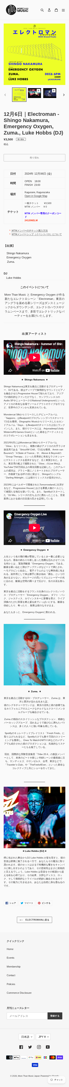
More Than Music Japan (29, 1076)
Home (10, 949)
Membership (13, 966)
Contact (11, 975)
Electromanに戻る (37, 920)
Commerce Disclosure (19, 992)
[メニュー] (63, 10)
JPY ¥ (42, 1036)
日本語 (25, 1036)
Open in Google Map (36, 195)
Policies (11, 984)
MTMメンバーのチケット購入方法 (29, 230)
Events (10, 957)
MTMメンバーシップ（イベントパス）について (37, 234)
